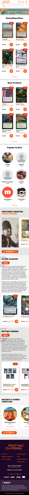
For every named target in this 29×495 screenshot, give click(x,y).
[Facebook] (8, 474)
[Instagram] (14, 474)
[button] (27, 232)
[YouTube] (17, 474)
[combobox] (14, 5)
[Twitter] (11, 474)
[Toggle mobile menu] (26, 2)
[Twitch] (20, 474)
